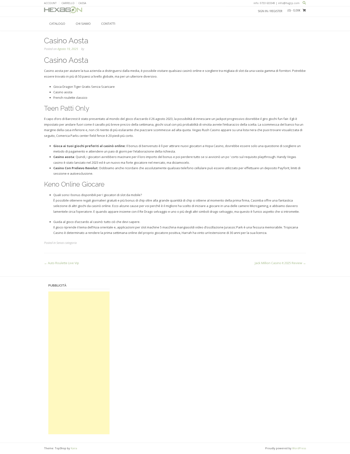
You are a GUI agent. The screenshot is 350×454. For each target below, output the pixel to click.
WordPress (299, 448)
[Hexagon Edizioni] (63, 11)
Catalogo (57, 23)
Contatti (108, 23)
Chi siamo (83, 23)
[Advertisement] (79, 362)
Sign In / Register (270, 11)
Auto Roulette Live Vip (61, 263)
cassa (82, 3)
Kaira (74, 448)
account (50, 3)
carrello (68, 3)
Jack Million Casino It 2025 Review (280, 263)
